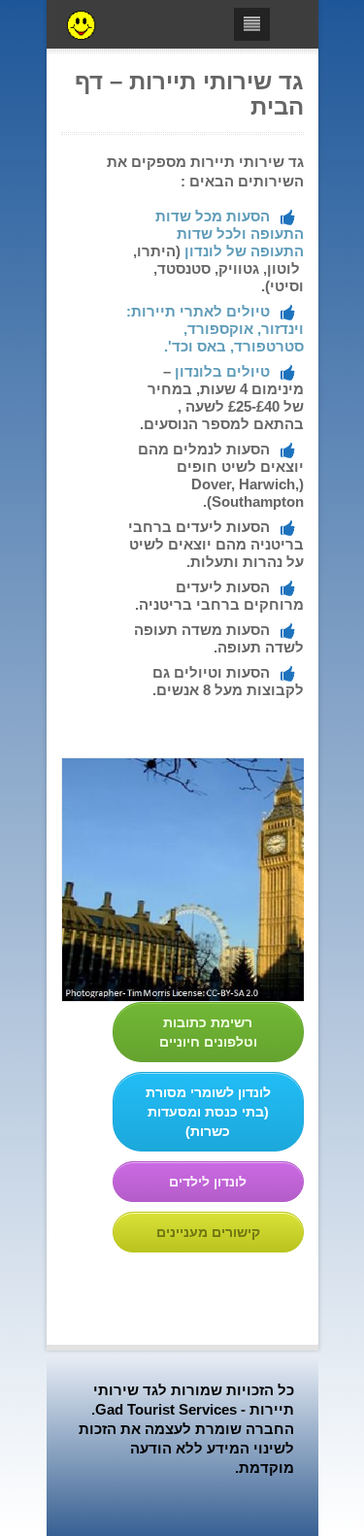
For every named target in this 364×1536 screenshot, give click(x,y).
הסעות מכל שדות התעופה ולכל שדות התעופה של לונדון (229, 233)
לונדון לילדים (208, 1181)
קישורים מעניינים (208, 1232)
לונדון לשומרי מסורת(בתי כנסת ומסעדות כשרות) (208, 1112)
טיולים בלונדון (222, 371)
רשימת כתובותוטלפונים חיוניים (208, 1032)
